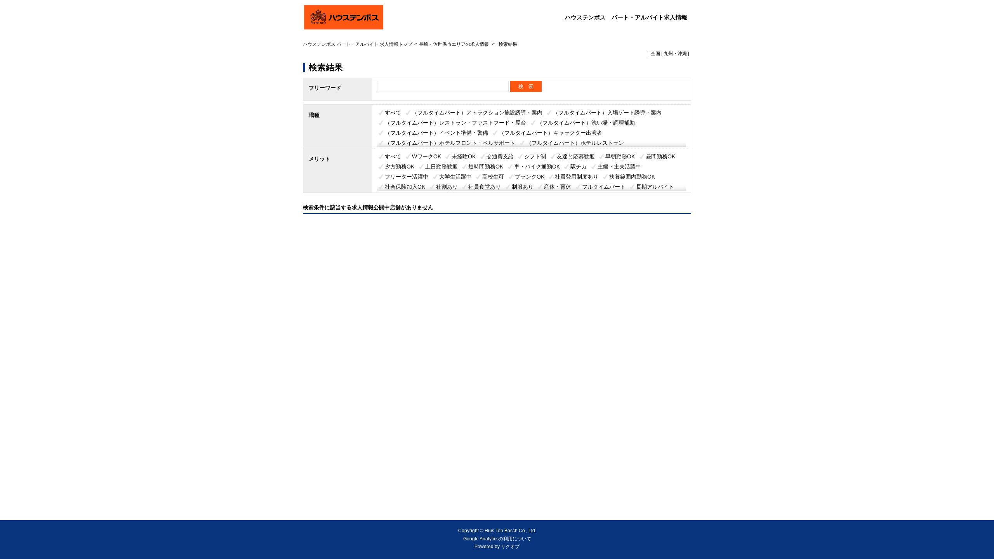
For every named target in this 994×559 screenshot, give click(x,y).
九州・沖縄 (675, 53)
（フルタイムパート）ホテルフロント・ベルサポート (450, 143)
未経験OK (464, 156)
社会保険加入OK (405, 187)
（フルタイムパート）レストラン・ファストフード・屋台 (455, 123)
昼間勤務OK (660, 156)
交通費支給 (500, 156)
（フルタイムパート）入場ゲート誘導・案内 (607, 112)
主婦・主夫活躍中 (619, 166)
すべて (393, 112)
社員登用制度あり (576, 177)
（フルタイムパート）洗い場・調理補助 (586, 123)
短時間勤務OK (485, 166)
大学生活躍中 (455, 177)
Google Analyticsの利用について (497, 539)
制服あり (522, 187)
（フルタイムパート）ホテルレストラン (575, 143)
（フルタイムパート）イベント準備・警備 (436, 133)
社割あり (447, 187)
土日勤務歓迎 (441, 166)
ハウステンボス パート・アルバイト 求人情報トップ (357, 44)
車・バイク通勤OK (537, 166)
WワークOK (426, 156)
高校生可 (493, 177)
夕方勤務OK (399, 166)
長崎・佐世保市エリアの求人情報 (454, 44)
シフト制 (535, 156)
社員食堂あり (484, 187)
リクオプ (510, 546)
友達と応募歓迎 (576, 156)
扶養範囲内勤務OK (632, 177)
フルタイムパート (604, 187)
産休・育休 (557, 187)
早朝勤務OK (620, 156)
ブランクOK (529, 177)
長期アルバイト (655, 187)
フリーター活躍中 (406, 177)
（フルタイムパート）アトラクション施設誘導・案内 (477, 112)
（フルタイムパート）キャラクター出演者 (550, 133)
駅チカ (578, 166)
